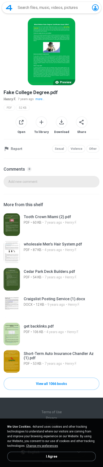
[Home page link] (9, 7)
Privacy (51, 418)
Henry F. (10, 99)
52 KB (23, 107)
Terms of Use (51, 412)
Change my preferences (42, 446)
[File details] (51, 224)
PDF (9, 107)
